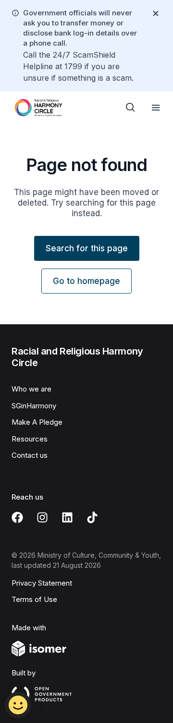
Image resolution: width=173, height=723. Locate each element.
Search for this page (87, 248)
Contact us (30, 455)
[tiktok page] (92, 517)
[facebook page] (17, 517)
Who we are (31, 388)
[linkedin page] (67, 517)
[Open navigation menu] (155, 107)
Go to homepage (86, 281)
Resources (30, 438)
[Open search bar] (130, 107)
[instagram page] (42, 517)
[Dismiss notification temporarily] (155, 13)
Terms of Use (34, 599)
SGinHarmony (34, 405)
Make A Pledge (37, 422)
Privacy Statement (42, 583)
